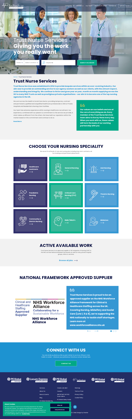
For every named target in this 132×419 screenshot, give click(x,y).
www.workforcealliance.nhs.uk (87, 325)
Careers (59, 391)
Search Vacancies (87, 63)
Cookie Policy (79, 398)
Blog (41, 398)
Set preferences (60, 410)
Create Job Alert (62, 388)
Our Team (89, 6)
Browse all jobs (66, 260)
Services (79, 6)
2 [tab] (113, 331)
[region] (37, 409)
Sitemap (77, 388)
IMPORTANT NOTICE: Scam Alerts (63, 395)
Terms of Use (79, 391)
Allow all (59, 405)
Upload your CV (124, 6)
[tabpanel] (66, 308)
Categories (68, 6)
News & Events (44, 394)
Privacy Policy (79, 394)
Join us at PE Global (100, 6)
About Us (42, 391)
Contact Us (112, 6)
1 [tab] (111, 331)
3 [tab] (115, 331)
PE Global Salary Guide (64, 399)
